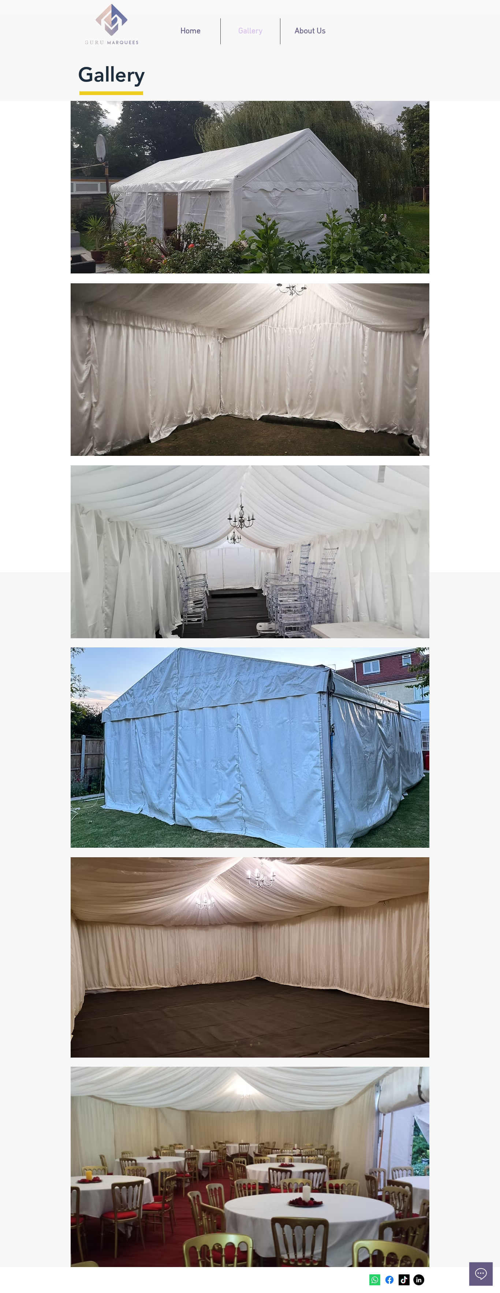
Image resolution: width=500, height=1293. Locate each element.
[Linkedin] (418, 1279)
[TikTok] (404, 1279)
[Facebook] (389, 1279)
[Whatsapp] (374, 1279)
